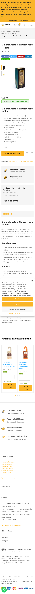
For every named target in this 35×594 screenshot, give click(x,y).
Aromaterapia (13, 161)
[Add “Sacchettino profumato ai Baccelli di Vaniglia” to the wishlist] (16, 347)
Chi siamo (25, 20)
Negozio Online (13, 20)
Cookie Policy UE (7, 470)
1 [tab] (15, 395)
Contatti (32, 20)
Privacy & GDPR (7, 468)
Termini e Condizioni (8, 462)
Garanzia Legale (7, 466)
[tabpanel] (10, 369)
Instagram (4, 541)
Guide (20, 20)
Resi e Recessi (6, 464)
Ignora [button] (5, 17)
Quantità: (4, 148)
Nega (17, 304)
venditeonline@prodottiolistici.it (12, 525)
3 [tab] (19, 395)
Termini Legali (6, 473)
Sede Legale (5, 486)
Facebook (4, 537)
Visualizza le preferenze (17, 310)
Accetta (17, 299)
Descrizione (8, 214)
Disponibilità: (7, 101)
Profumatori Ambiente (26, 161)
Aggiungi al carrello (13, 153)
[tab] (8, 214)
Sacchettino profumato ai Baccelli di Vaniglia (9, 365)
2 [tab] (17, 395)
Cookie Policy (12, 313)
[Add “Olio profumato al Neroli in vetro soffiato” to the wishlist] (27, 153)
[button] (32, 281)
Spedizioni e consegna (9, 478)
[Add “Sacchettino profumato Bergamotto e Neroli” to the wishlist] (32, 347)
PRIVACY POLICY (21, 313)
